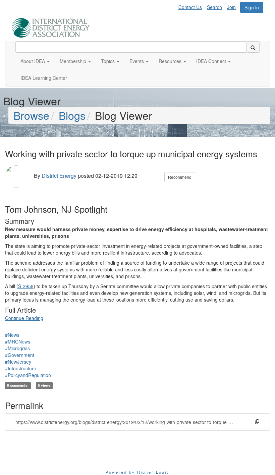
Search (214, 7)
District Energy (59, 175)
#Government (19, 355)
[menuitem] (192, 6)
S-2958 (26, 286)
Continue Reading (24, 318)
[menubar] (209, 6)
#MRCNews (17, 341)
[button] (35, 61)
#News (12, 334)
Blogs (72, 115)
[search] (253, 47)
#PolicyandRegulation (28, 375)
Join (231, 7)
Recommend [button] (179, 177)
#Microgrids (17, 348)
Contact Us (190, 7)
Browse (31, 115)
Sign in (251, 7)
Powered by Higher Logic (138, 472)
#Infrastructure (20, 368)
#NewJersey (18, 361)
